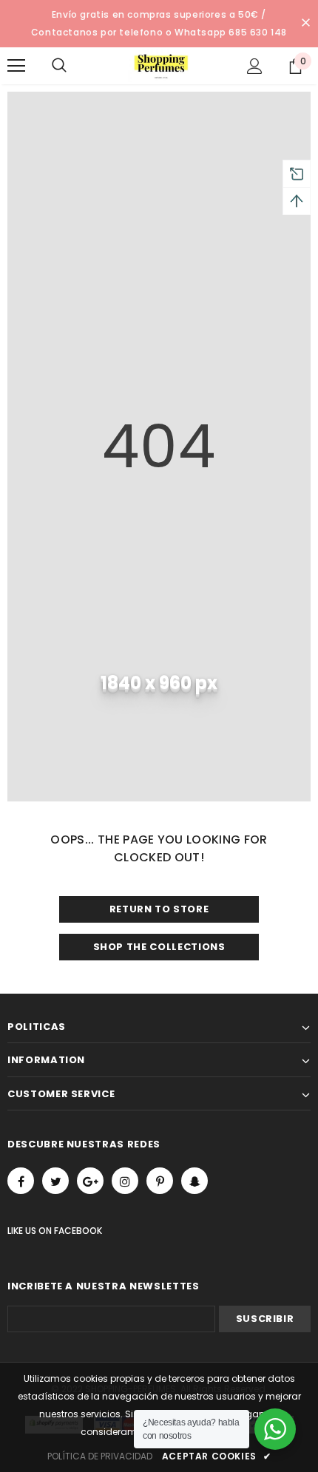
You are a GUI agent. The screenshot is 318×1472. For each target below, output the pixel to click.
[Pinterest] (159, 1180)
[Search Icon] (74, 65)
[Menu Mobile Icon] (16, 66)
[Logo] (161, 65)
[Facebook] (20, 1180)
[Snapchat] (194, 1180)
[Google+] (90, 1180)
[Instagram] (125, 1180)
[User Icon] (255, 66)
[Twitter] (55, 1180)
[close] (305, 23)
